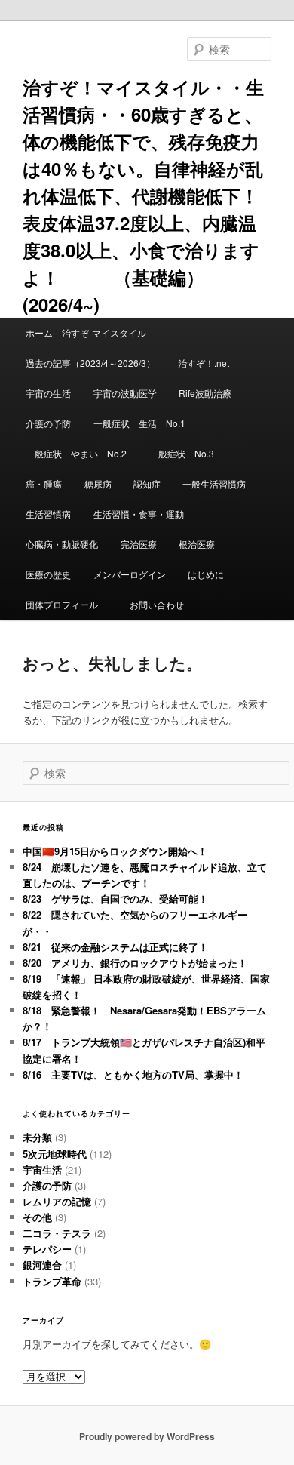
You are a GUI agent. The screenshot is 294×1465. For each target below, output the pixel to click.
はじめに (206, 574)
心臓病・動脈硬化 (62, 543)
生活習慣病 (48, 513)
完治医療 (139, 543)
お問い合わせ (157, 604)
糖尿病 (98, 483)
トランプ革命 (52, 1281)
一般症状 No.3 (181, 453)
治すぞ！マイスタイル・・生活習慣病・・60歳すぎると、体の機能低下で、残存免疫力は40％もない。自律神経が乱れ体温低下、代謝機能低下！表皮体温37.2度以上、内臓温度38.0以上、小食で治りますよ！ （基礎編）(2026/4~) (143, 195)
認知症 (147, 483)
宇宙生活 (42, 1169)
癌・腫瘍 (44, 483)
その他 (37, 1217)
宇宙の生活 (48, 392)
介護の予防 (48, 423)
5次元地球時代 (55, 1153)
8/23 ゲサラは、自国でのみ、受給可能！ (115, 898)
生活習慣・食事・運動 (138, 513)
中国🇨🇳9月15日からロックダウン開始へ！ (115, 851)
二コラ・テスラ (57, 1233)
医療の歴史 (48, 574)
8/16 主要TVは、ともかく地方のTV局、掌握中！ (133, 1074)
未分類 (37, 1137)
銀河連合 (42, 1264)
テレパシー (47, 1249)
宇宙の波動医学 (125, 392)
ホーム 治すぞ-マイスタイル (86, 332)
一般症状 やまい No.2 (76, 453)
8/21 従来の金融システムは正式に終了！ (115, 947)
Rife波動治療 (205, 392)
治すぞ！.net (203, 362)
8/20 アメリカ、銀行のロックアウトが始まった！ (135, 963)
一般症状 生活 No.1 (139, 423)
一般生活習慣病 (214, 483)
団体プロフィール (66, 604)
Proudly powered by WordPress (147, 1436)
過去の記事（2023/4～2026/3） (90, 362)
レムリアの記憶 (57, 1201)
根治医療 (197, 543)
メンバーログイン (129, 574)
